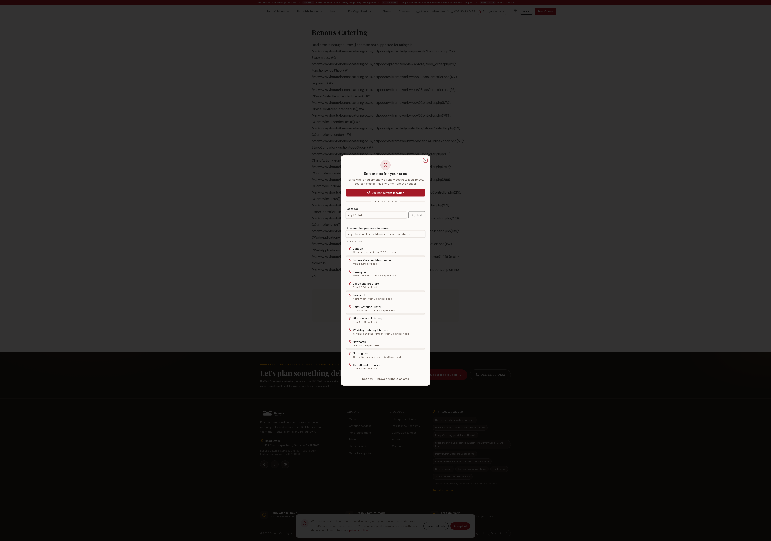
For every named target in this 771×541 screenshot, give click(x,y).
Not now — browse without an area (385, 379)
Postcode (352, 209)
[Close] (425, 160)
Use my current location (388, 193)
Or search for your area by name (367, 228)
